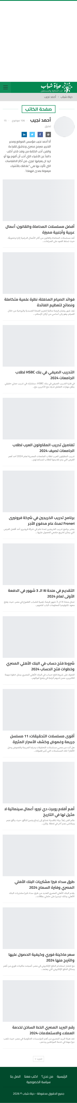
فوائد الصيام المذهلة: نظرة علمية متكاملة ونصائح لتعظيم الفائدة (39, 302)
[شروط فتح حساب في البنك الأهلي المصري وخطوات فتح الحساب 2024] (39, 637)
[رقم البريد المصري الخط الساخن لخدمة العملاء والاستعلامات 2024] (39, 1001)
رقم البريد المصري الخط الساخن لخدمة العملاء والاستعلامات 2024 (43, 1030)
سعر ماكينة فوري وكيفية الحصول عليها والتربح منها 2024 (41, 957)
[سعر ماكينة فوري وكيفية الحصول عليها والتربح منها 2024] (39, 928)
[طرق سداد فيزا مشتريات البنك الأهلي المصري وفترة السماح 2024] (39, 855)
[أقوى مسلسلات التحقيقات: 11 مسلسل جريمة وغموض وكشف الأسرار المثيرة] (39, 710)
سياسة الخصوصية (38, 1082)
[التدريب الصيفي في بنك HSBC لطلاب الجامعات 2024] (39, 346)
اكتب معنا (31, 1076)
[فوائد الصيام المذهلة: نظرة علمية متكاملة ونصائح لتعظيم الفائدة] (39, 273)
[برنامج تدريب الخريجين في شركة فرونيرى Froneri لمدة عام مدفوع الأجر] (39, 491)
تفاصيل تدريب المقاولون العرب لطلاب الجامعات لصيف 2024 (44, 447)
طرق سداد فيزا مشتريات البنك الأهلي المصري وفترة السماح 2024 (45, 884)
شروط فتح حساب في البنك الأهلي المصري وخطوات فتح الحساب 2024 (40, 666)
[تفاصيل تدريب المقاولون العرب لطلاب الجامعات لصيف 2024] (39, 418)
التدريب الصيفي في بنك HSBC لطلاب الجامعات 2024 (45, 375)
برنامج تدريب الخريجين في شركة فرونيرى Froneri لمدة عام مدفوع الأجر (42, 520)
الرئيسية (62, 1076)
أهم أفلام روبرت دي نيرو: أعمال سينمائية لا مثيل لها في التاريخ (39, 811)
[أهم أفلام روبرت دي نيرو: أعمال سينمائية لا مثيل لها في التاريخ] (39, 782)
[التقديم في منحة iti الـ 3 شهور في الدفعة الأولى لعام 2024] (39, 564)
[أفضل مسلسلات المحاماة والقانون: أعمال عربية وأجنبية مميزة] (39, 200)
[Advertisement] (38, 41)
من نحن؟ (47, 1076)
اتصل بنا (15, 1076)
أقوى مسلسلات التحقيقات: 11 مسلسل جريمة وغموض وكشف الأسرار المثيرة (42, 739)
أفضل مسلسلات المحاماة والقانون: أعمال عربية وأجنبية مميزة (40, 229)
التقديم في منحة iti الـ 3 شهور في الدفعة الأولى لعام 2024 (41, 593)
